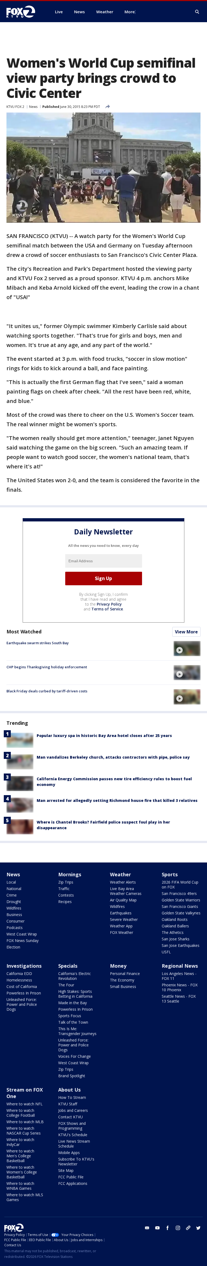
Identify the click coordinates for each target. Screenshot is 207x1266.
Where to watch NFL (24, 1103)
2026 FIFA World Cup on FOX (180, 885)
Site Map (66, 1170)
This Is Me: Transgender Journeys (77, 1031)
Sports (170, 874)
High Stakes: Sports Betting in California (75, 994)
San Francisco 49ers (179, 893)
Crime (11, 895)
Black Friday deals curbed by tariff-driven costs (46, 691)
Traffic (64, 888)
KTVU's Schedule (72, 1134)
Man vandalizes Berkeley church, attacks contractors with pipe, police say (113, 757)
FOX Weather (121, 932)
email (147, 1228)
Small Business (123, 986)
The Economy (122, 980)
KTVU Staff (67, 1103)
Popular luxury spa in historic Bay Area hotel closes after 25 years (104, 735)
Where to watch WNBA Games (20, 1186)
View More (186, 632)
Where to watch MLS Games (24, 1197)
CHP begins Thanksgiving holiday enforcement (46, 667)
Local (11, 882)
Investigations (24, 966)
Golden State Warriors (181, 900)
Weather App (121, 925)
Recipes (65, 901)
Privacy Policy (109, 604)
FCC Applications (72, 1183)
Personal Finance (125, 973)
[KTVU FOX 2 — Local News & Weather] (24, 11)
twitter (198, 1228)
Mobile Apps (69, 1152)
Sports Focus (69, 1015)
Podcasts (14, 927)
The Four (66, 984)
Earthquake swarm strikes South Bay (37, 642)
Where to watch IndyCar (20, 1142)
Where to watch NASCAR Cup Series (23, 1131)
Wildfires (13, 908)
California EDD (19, 973)
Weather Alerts (123, 882)
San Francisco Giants (180, 906)
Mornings (69, 874)
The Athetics (173, 932)
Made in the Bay (72, 1002)
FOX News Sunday (22, 940)
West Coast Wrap (21, 934)
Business (14, 914)
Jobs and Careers (73, 1110)
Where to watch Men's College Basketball (20, 1155)
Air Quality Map (123, 900)
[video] (187, 648)
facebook (167, 1228)
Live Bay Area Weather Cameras (126, 891)
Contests (66, 895)
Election (13, 947)
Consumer (15, 921)
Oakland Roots (175, 919)
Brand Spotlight (71, 1075)
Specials (67, 966)
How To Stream (72, 1097)
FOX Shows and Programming (72, 1126)
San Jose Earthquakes (180, 945)
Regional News (180, 966)
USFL (166, 951)
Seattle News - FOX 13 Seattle (179, 999)
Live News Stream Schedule (74, 1144)
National (13, 888)
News (33, 106)
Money (118, 966)
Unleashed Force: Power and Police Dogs (21, 1004)
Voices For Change (74, 1056)
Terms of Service (107, 608)
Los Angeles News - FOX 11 (179, 976)
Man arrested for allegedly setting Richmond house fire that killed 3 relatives (117, 800)
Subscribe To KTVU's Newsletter (76, 1161)
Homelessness (19, 980)
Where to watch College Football (20, 1113)
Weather (120, 874)
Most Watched (24, 631)
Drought (13, 901)
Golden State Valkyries (181, 912)
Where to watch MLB (25, 1121)
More (130, 11)
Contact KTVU (70, 1116)
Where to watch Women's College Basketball (21, 1172)
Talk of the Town (73, 1022)
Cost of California (21, 986)
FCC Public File (71, 1176)
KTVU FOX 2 (15, 106)
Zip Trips (65, 882)
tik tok (188, 1228)
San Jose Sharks (175, 938)
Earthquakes (121, 912)
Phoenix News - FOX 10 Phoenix (180, 987)
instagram (178, 1228)
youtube (157, 1228)
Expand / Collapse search (197, 12)
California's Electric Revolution (74, 976)
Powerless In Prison (23, 993)
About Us (69, 1089)
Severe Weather (124, 919)
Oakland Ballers (175, 925)
